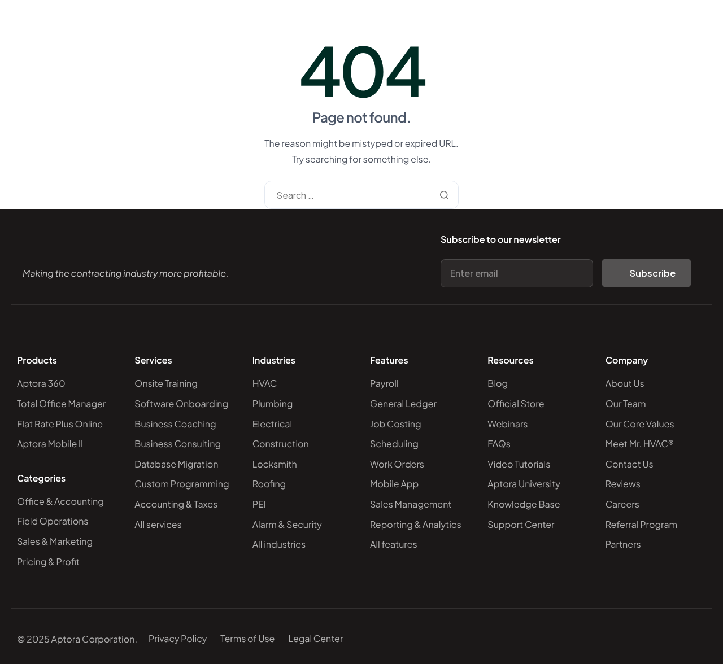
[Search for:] (361, 195)
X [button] (712, 11)
